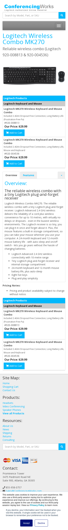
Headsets (8, 403)
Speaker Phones (12, 410)
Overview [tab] (11, 175)
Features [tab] (28, 175)
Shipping (7, 433)
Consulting (8, 439)
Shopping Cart (10, 386)
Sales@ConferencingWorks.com (24, 491)
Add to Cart (15, 132)
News (6, 429)
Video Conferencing (14, 406)
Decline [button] (41, 522)
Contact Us (9, 390)
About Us (8, 426)
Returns (7, 436)
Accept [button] (26, 522)
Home (6, 383)
